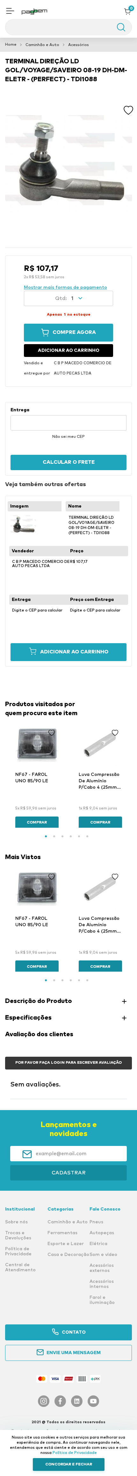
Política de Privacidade (75, 1453)
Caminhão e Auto (42, 45)
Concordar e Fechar (68, 1464)
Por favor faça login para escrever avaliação (68, 1063)
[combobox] (68, 27)
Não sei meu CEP (68, 437)
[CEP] (68, 418)
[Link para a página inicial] (11, 44)
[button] (10, 11)
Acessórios (78, 45)
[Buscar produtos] (118, 27)
